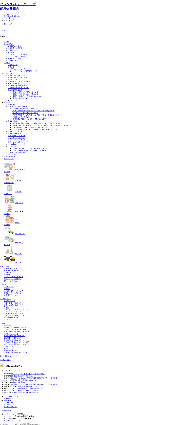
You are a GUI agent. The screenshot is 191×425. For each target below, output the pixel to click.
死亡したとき (13, 100)
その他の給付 (13, 146)
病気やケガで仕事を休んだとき (15, 344)
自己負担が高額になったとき (14, 340)
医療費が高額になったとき (17, 121)
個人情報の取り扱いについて (14, 16)
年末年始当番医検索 (18, 382)
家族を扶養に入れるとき (16, 75)
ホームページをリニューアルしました (24, 390)
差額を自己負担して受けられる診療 (16, 331)
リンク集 (7, 18)
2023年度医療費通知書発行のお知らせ (24, 393)
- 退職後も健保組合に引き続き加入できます (27, 96)
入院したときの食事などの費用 (15, 329)
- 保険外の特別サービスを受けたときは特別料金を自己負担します (35, 115)
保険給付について (14, 104)
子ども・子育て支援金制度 (17, 54)
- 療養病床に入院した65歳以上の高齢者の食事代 (29, 119)
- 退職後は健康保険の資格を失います (25, 92)
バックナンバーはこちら (12, 370)
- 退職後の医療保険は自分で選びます (25, 94)
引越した (18, 254)
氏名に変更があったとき (16, 83)
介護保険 (11, 52)
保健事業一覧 (13, 65)
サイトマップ (9, 20)
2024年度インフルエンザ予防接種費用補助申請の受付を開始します (35, 384)
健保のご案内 (9, 44)
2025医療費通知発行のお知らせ (22, 376)
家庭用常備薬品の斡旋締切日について (24, 386)
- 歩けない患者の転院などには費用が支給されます (30, 150)
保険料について (13, 50)
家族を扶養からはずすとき (17, 77)
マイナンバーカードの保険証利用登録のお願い (28, 374)
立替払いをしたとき (15, 131)
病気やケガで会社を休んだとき (19, 142)
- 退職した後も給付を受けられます (24, 98)
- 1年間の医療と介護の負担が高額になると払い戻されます (32, 127)
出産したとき (9, 346)
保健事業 (7, 63)
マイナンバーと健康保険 (16, 56)
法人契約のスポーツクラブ (17, 69)
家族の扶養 (19, 203)
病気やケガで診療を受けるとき (15, 327)
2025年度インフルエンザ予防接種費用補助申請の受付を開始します (35, 378)
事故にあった (20, 234)
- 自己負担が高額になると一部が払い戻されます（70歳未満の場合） (36, 123)
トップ (6, 42)
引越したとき (13, 79)
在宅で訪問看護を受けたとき (14, 336)
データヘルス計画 (14, 58)
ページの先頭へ (5, 410)
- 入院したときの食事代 (20, 117)
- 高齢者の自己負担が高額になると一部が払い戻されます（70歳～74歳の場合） (40, 125)
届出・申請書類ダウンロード (10, 356)
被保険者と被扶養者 (15, 48)
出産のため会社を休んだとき (18, 88)
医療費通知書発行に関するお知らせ (24, 380)
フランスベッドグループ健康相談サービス (23, 71)
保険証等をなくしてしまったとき (20, 81)
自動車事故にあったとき (16, 144)
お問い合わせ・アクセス (12, 420)
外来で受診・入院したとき (17, 106)
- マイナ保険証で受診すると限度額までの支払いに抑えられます (34, 129)
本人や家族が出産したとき (17, 86)
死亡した (18, 263)
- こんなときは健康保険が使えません (25, 113)
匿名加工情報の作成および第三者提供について (28, 388)
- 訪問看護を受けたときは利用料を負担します (28, 148)
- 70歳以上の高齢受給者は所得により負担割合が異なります (33, 111)
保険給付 (7, 102)
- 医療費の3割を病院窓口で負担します (25, 109)
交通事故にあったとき (12, 350)
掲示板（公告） (13, 61)
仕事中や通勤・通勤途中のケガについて (18, 352)
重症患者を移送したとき (12, 338)
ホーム (6, 14)
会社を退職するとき (15, 90)
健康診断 (11, 67)
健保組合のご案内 (14, 46)
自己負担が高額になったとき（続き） (17, 342)
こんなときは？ (9, 73)
